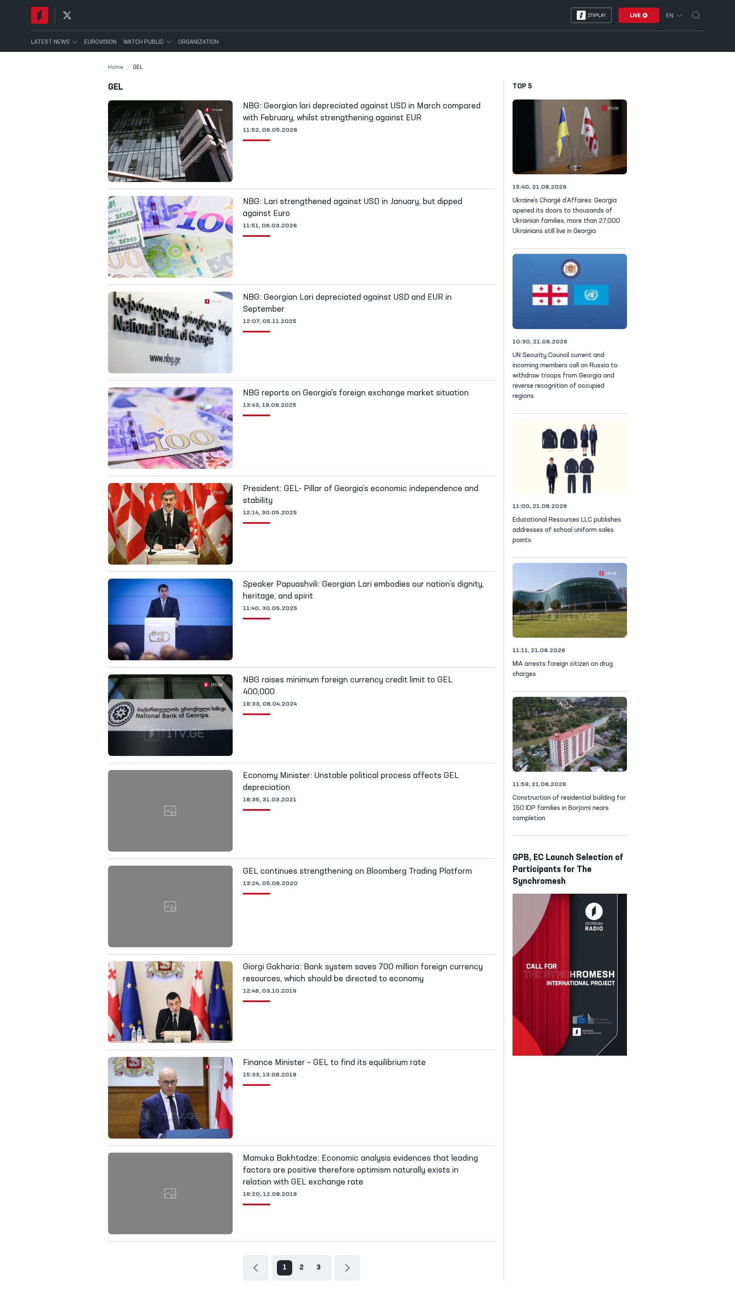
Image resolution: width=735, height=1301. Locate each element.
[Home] (39, 15)
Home (115, 67)
